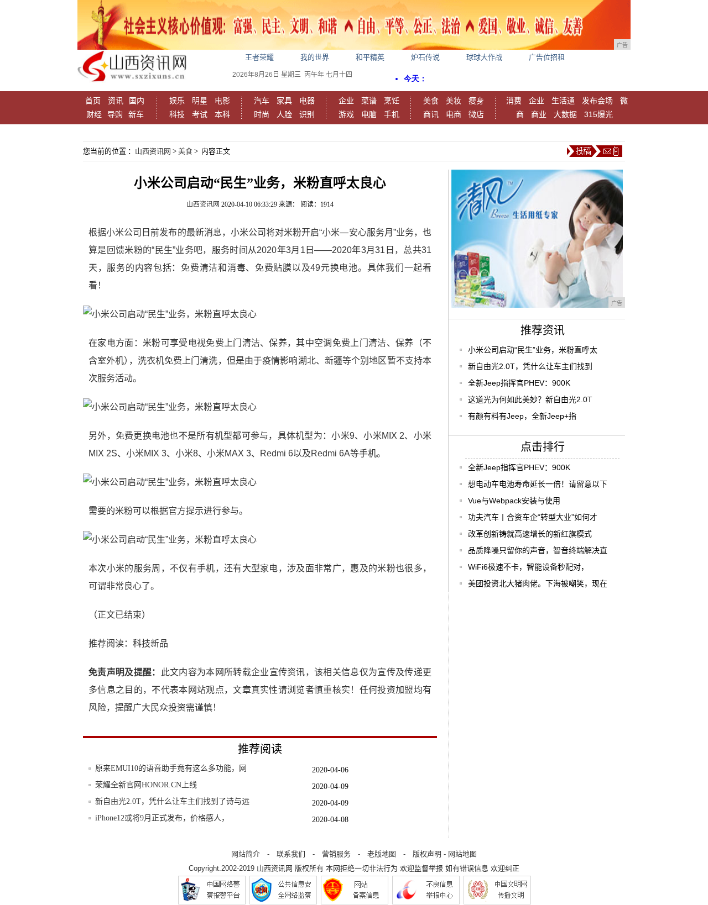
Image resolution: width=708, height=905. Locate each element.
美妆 (453, 100)
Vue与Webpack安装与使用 (514, 500)
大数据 (565, 114)
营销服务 (336, 854)
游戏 (346, 114)
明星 (199, 100)
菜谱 (369, 100)
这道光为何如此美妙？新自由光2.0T (530, 399)
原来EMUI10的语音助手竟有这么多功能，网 (171, 768)
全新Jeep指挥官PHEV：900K (519, 382)
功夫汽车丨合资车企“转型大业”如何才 (532, 517)
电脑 (369, 114)
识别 (307, 114)
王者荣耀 (259, 57)
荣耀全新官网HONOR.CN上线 (146, 785)
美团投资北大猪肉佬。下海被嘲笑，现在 (537, 583)
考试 (199, 114)
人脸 (284, 114)
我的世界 (314, 57)
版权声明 (427, 854)
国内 (136, 100)
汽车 (261, 100)
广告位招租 (547, 57)
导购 (115, 114)
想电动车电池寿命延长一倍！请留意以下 (537, 484)
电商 (453, 114)
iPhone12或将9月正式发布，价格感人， (162, 818)
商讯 (431, 114)
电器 (307, 100)
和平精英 (370, 57)
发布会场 (597, 100)
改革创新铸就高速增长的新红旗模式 (530, 533)
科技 (177, 114)
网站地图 (462, 854)
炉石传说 (425, 57)
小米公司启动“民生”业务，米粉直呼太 (532, 349)
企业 (346, 100)
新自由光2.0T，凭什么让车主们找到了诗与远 (172, 801)
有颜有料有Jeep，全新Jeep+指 (522, 416)
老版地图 (381, 854)
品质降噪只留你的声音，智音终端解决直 (537, 550)
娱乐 (177, 100)
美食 (431, 100)
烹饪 (391, 100)
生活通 (563, 100)
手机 (391, 114)
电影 (222, 100)
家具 (284, 100)
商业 (538, 114)
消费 (514, 100)
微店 (476, 114)
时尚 (261, 114)
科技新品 (150, 643)
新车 (136, 114)
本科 (222, 114)
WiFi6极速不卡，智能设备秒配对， (528, 566)
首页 (93, 100)
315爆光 (598, 114)
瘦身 (476, 100)
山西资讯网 (153, 151)
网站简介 (245, 854)
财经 (94, 114)
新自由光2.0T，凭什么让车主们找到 (530, 366)
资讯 (115, 100)
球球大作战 (484, 57)
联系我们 (291, 854)
